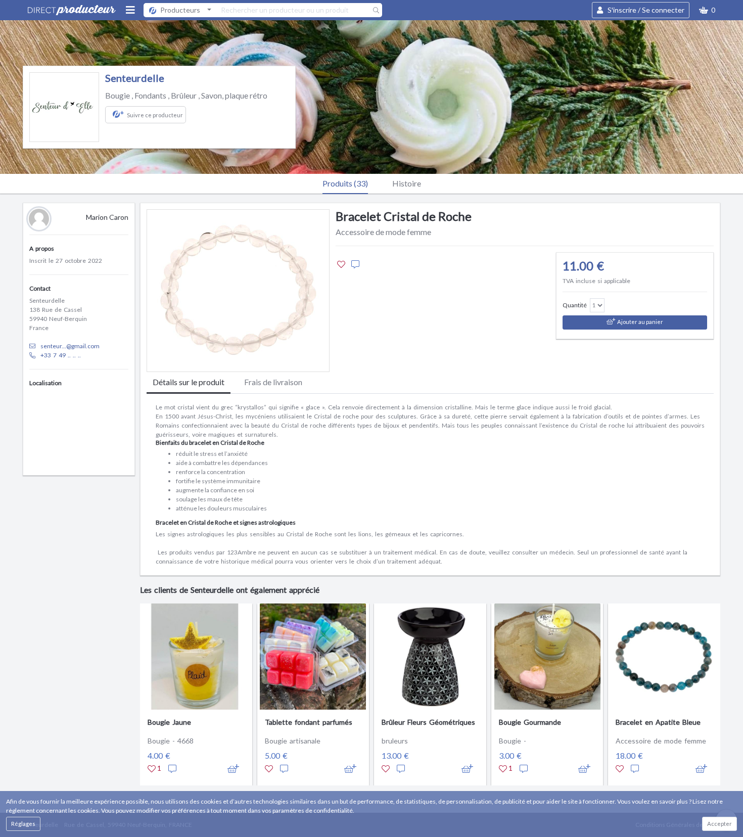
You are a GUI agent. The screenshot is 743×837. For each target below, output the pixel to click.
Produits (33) (345, 183)
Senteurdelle (134, 78)
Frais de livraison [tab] (273, 382)
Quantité (575, 305)
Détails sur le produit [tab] (188, 382)
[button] (707, 10)
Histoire (406, 183)
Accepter (719, 823)
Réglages (23, 823)
